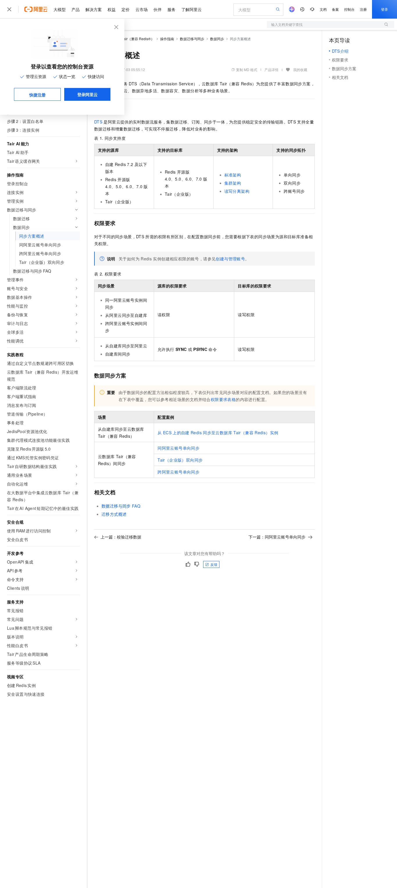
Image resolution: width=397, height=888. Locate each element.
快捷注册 (37, 95)
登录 (384, 9)
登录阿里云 (87, 94)
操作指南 (167, 38)
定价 (125, 9)
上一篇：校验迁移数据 (121, 537)
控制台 (349, 9)
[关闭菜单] (9, 9)
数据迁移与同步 (192, 38)
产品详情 (271, 69)
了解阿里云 (191, 9)
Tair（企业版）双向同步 (180, 460)
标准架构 (232, 175)
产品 (75, 9)
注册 (363, 9)
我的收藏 (300, 69)
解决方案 (93, 9)
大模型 (59, 9)
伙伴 (157, 9)
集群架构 (232, 183)
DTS (98, 122)
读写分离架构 (236, 191)
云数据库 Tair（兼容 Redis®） (130, 38)
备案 (335, 9)
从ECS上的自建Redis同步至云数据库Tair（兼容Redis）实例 (218, 432)
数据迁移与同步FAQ (120, 506)
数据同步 (217, 38)
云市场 (141, 9)
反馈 (213, 564)
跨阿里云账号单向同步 (178, 472)
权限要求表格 (223, 399)
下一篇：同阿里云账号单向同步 (276, 537)
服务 (171, 9)
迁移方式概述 (113, 514)
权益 (112, 9)
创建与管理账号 (230, 259)
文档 (323, 9)
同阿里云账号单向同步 (178, 448)
